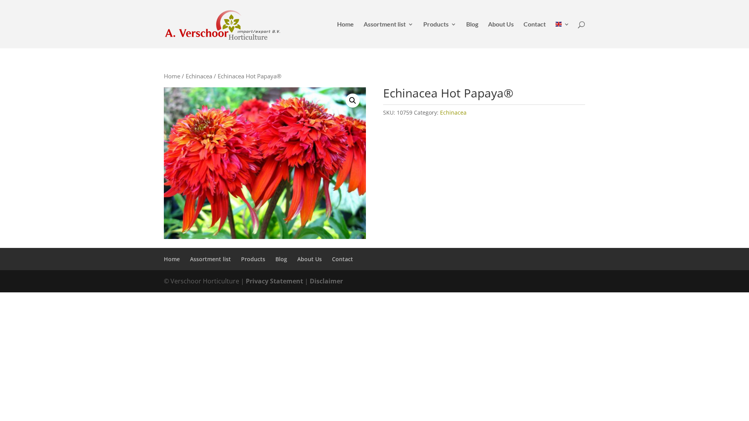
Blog (472, 24)
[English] (563, 34)
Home (345, 24)
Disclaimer (326, 281)
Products (436, 24)
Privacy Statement (274, 281)
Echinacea (199, 76)
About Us (501, 24)
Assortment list (385, 24)
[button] (353, 101)
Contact (535, 24)
